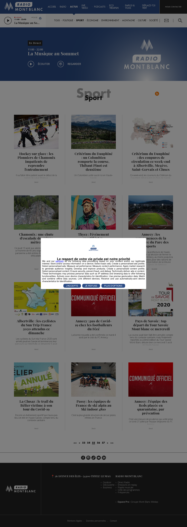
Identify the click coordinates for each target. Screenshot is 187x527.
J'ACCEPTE (72, 285)
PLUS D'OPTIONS (113, 285)
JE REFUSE (91, 285)
